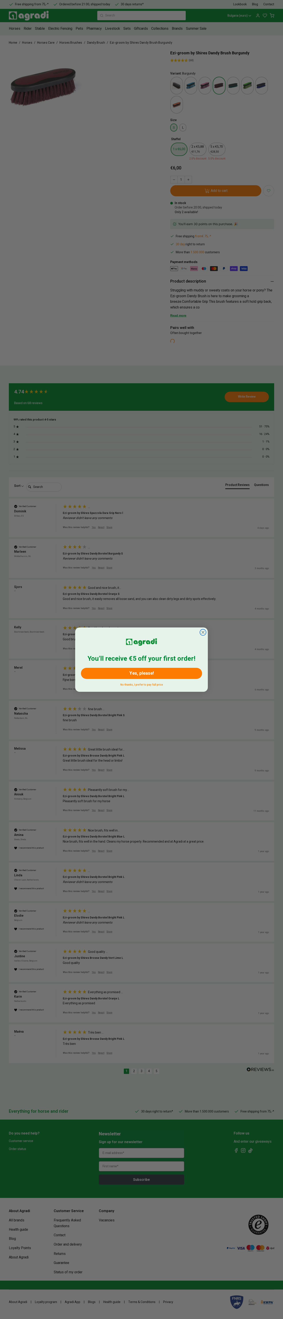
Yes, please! (141, 673)
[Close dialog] (203, 632)
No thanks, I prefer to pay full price (141, 683)
